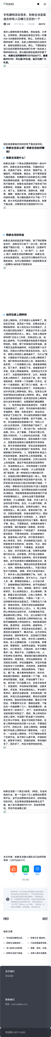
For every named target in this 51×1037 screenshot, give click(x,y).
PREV (6, 919)
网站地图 (9, 976)
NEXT (45, 919)
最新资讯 (42, 24)
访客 (8, 24)
